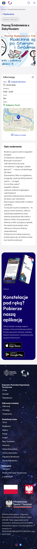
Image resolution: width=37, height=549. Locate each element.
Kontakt (5, 394)
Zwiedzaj (5, 410)
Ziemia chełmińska (9, 453)
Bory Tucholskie (8, 441)
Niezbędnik (6, 466)
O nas (4, 390)
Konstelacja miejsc (9, 419)
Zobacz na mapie (20, 135)
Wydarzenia (8, 14)
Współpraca (7, 398)
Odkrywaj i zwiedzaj (10, 403)
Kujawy (5, 430)
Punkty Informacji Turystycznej (14, 473)
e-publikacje (7, 476)
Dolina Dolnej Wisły (10, 449)
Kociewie (5, 445)
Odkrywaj (6, 406)
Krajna (5, 437)
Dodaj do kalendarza (18, 82)
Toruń (4, 422)
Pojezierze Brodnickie (10, 457)
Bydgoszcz (6, 426)
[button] (18, 117)
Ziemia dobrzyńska (9, 460)
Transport (6, 469)
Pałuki (4, 434)
